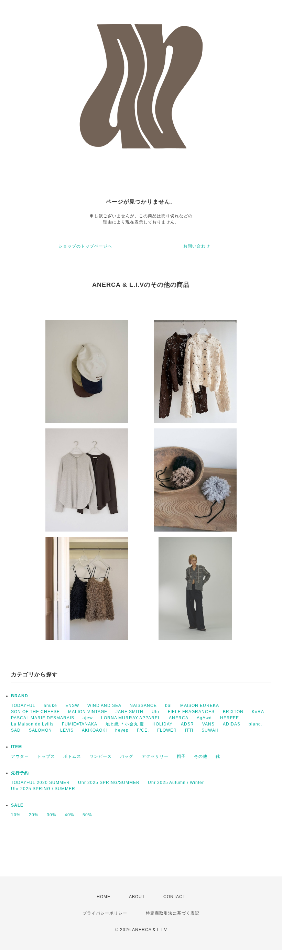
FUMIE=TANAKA (79, 724)
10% (16, 814)
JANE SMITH (129, 711)
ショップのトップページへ (85, 246)
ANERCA (178, 718)
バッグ (126, 756)
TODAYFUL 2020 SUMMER (40, 782)
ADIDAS (231, 724)
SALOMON (40, 730)
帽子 (181, 756)
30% (51, 814)
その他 (200, 756)
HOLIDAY (162, 724)
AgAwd (204, 718)
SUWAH (210, 730)
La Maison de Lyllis (32, 724)
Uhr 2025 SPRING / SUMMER (43, 788)
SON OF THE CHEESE (35, 711)
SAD (16, 730)
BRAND (19, 696)
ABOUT (137, 896)
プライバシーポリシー (105, 913)
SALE (17, 805)
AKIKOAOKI (94, 730)
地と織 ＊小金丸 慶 (125, 724)
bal (168, 705)
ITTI (189, 730)
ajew (88, 718)
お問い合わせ (196, 246)
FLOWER (167, 730)
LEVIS (67, 730)
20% (34, 814)
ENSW (72, 705)
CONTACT (174, 896)
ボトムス (72, 756)
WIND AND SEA (104, 705)
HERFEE (229, 718)
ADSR (187, 724)
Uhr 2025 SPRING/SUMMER (109, 782)
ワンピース (100, 756)
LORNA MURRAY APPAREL (131, 718)
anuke (50, 705)
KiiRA (258, 711)
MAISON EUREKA (199, 705)
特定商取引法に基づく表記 (172, 913)
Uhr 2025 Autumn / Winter (176, 782)
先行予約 (20, 773)
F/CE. (143, 730)
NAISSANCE (143, 705)
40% (69, 814)
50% (87, 814)
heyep (122, 730)
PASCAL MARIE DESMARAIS (42, 718)
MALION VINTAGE (87, 711)
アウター (20, 756)
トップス (46, 756)
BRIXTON (233, 711)
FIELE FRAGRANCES (191, 711)
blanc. (255, 724)
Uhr (156, 711)
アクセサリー (155, 756)
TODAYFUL (23, 705)
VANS (208, 724)
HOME (103, 896)
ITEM (16, 746)
